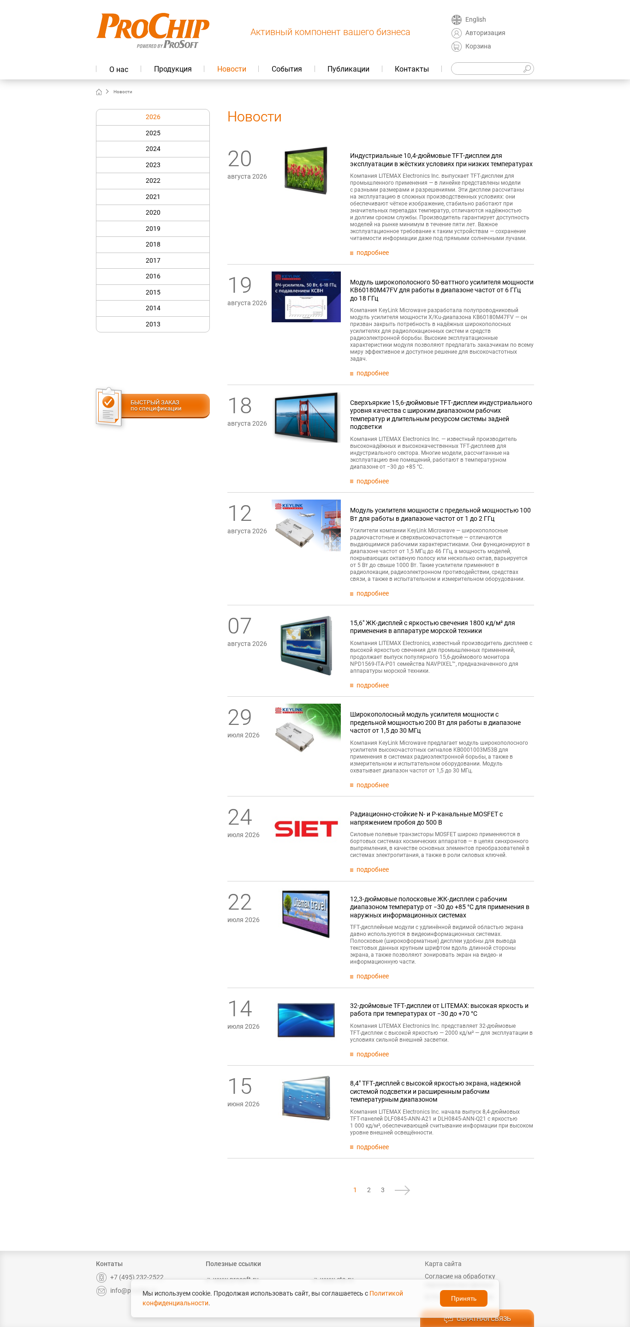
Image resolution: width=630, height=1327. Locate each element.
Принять (463, 1298)
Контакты (412, 69)
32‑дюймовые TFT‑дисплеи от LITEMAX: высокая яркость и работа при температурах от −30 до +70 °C (439, 1010)
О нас (118, 69)
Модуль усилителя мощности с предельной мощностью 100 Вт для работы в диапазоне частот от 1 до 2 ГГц (440, 514)
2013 (153, 324)
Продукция (173, 69)
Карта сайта (443, 1263)
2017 (153, 260)
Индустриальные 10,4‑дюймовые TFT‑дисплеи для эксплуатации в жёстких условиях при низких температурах (441, 160)
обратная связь (484, 1318)
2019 (153, 228)
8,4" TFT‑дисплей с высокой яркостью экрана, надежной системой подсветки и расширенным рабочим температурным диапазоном (435, 1091)
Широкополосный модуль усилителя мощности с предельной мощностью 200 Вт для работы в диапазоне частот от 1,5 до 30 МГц (435, 722)
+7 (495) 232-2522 (137, 1277)
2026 (153, 117)
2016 (153, 276)
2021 (153, 196)
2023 (153, 165)
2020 (153, 212)
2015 (153, 292)
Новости (231, 69)
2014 (153, 308)
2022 (153, 180)
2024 (153, 148)
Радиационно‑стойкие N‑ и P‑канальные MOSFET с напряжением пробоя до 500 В (426, 818)
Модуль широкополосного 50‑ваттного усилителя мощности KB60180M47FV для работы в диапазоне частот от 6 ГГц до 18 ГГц (442, 290)
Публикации (348, 69)
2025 (153, 133)
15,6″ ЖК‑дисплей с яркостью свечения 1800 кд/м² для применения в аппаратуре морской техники (432, 627)
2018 (153, 244)
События (287, 69)
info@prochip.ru (133, 1290)
